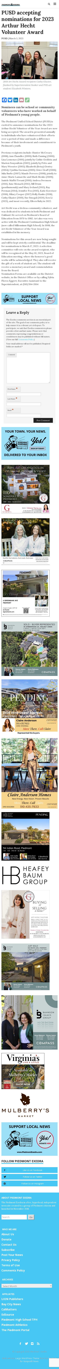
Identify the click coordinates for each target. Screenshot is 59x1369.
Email (11, 410)
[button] (49, 4)
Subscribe (8, 1250)
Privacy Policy (10, 1260)
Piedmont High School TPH (19, 1320)
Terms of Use (10, 1265)
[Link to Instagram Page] (33, 1342)
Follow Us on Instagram (32, 1183)
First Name (13, 389)
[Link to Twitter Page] (27, 1342)
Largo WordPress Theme (27, 1358)
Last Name (12, 398)
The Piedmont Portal (15, 1330)
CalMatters (9, 1309)
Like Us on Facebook (32, 1170)
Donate (6, 1239)
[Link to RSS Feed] (38, 1342)
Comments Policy (26, 339)
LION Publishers (12, 1299)
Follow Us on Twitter (32, 1176)
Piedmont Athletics (14, 1325)
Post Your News (12, 1255)
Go (31, 1217)
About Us (7, 1234)
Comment (11, 355)
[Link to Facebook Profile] (21, 1342)
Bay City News (11, 1304)
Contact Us (8, 1245)
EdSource (7, 1314)
